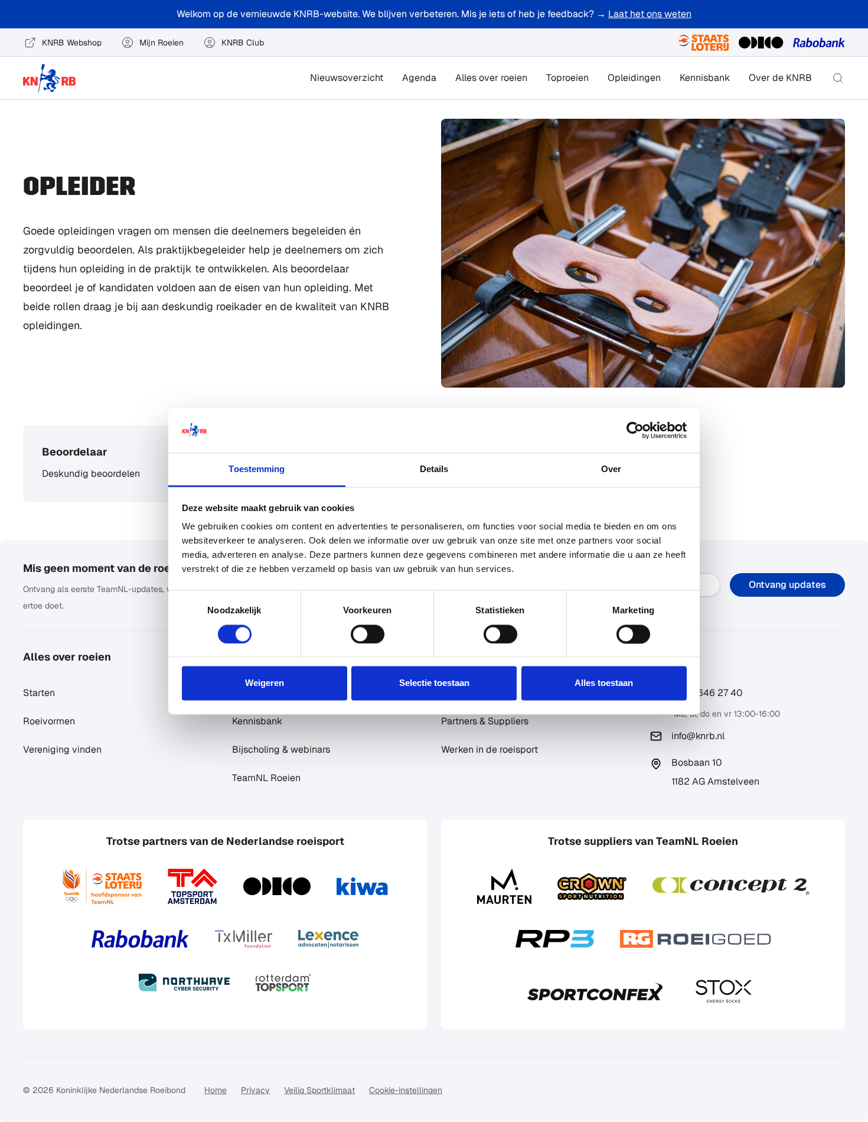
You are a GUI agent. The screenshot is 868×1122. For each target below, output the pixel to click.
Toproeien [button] (567, 77)
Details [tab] (434, 469)
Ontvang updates (787, 584)
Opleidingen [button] (634, 77)
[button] (838, 78)
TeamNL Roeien (266, 778)
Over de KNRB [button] (780, 77)
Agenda (419, 77)
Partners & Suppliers (484, 721)
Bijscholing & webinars (281, 749)
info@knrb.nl (698, 736)
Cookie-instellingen (405, 1090)
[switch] (367, 634)
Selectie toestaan (434, 683)
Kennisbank (705, 77)
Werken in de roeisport (489, 749)
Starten (39, 693)
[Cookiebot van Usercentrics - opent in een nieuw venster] (635, 430)
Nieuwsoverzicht (346, 77)
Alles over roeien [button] (491, 77)
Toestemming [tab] (257, 469)
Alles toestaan (604, 683)
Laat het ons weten (649, 14)
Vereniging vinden (62, 749)
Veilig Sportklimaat (319, 1090)
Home (215, 1090)
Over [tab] (611, 469)
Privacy (255, 1090)
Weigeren (264, 683)
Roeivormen (49, 721)
